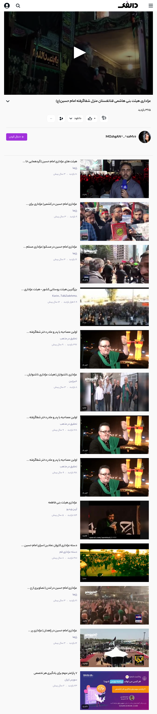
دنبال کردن (15, 137)
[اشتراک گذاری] (61, 118)
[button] (78, 53)
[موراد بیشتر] (51, 118)
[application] (78, 53)
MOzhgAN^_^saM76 (121, 137)
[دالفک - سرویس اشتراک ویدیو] (131, 5)
